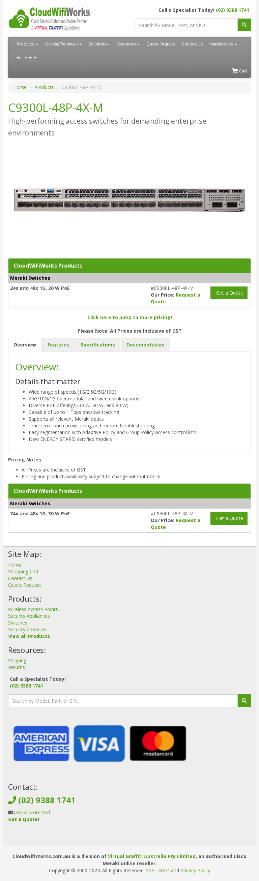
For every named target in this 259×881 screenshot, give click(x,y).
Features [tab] (58, 344)
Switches (17, 622)
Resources (126, 44)
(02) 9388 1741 (232, 10)
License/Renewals (62, 44)
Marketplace (221, 44)
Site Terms (158, 870)
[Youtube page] (34, 835)
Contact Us (192, 44)
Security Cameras (27, 629)
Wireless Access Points (33, 609)
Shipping (17, 660)
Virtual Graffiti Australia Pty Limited (152, 856)
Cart (242, 71)
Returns (16, 667)
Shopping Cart (23, 571)
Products (26, 44)
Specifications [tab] (98, 344)
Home (20, 87)
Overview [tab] (24, 344)
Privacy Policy (195, 870)
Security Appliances (29, 616)
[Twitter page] (23, 835)
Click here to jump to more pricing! (129, 317)
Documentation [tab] (145, 344)
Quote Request (160, 44)
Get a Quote (229, 293)
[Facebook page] (13, 835)
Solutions (97, 44)
